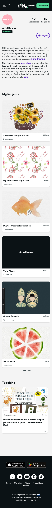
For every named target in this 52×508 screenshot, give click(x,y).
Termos (26, 486)
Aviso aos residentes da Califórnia (26, 497)
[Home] (23, 5)
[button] (4, 5)
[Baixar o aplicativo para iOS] (15, 465)
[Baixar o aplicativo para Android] (36, 465)
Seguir (44, 35)
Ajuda (27, 483)
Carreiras (18, 483)
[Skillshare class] (25, 400)
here (26, 77)
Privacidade (38, 483)
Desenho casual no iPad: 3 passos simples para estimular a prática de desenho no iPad (23, 422)
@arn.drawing (38, 59)
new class (26, 63)
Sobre (8, 483)
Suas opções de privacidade (24, 494)
